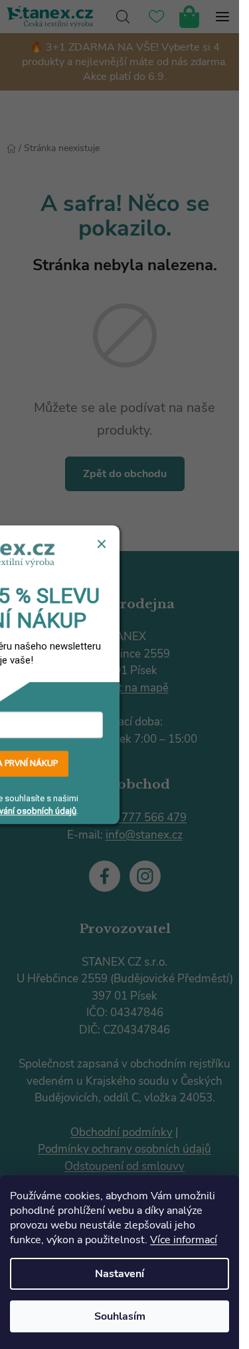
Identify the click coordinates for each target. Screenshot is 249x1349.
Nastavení (119, 1273)
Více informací (183, 1240)
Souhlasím (119, 1316)
